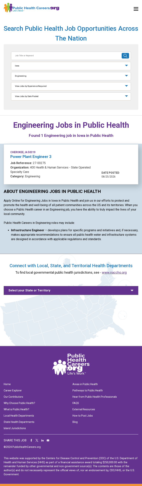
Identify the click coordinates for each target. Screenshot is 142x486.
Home (7, 384)
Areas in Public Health (85, 384)
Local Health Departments (19, 415)
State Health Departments (19, 421)
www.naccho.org (114, 272)
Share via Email (48, 440)
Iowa (17, 66)
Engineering (20, 76)
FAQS (75, 403)
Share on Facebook (31, 440)
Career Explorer (13, 390)
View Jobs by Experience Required (30, 86)
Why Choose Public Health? (19, 403)
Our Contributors (13, 396)
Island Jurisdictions (15, 428)
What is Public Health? (16, 409)
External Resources (83, 409)
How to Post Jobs (82, 415)
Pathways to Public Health (87, 390)
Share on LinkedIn (42, 440)
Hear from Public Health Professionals (94, 396)
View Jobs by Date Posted (26, 96)
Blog (75, 421)
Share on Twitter (37, 440)
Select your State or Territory (29, 290)
